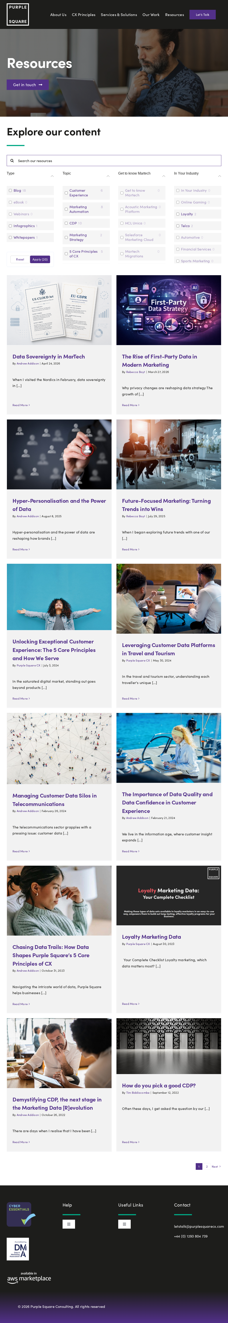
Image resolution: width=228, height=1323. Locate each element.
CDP (73, 223)
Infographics (24, 226)
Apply (40, 259)
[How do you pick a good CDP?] (168, 1046)
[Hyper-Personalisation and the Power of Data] (59, 454)
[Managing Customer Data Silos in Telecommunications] (59, 748)
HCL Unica (133, 223)
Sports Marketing (195, 261)
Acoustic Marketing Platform (141, 209)
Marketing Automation (79, 209)
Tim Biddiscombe (138, 1093)
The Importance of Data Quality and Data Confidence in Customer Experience (167, 802)
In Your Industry (194, 190)
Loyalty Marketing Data (151, 936)
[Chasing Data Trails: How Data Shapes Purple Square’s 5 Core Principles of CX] (59, 900)
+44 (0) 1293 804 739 (191, 1236)
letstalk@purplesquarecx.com (199, 1226)
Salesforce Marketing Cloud (139, 237)
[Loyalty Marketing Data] (168, 895)
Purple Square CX (29, 665)
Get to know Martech (135, 192)
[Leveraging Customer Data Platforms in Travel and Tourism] (168, 598)
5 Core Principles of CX (83, 253)
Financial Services (196, 249)
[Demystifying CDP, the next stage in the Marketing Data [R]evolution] (59, 1053)
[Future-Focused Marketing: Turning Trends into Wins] (168, 454)
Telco (185, 226)
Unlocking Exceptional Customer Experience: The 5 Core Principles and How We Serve (54, 649)
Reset (20, 259)
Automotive (190, 237)
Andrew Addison (28, 363)
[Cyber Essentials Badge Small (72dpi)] (21, 1203)
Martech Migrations (134, 253)
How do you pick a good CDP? (159, 1085)
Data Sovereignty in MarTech (48, 356)
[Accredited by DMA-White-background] (18, 1239)
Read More (20, 405)
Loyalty (187, 214)
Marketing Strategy (78, 237)
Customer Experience (78, 192)
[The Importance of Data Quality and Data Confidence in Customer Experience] (168, 748)
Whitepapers (24, 237)
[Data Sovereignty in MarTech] (59, 310)
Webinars (21, 214)
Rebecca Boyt (135, 372)
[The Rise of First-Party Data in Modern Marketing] (168, 310)
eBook (19, 202)
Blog (17, 190)
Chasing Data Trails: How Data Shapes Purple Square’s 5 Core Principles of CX (51, 955)
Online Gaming (193, 202)
